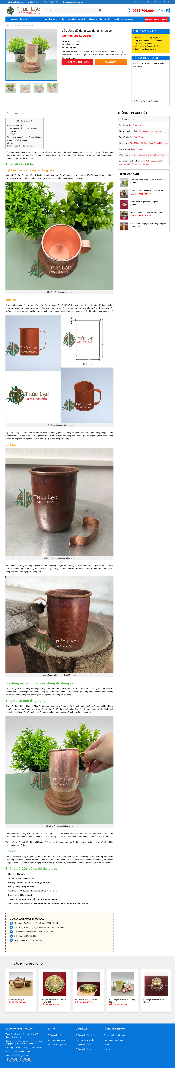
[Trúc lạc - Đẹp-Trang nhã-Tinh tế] (22, 10)
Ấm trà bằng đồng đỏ (16, 1000)
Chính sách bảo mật (84, 1049)
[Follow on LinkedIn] (25, 1060)
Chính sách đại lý (55, 1035)
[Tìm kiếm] (100, 10)
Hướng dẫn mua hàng (113, 1040)
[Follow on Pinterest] (21, 1060)
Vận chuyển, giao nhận (86, 1040)
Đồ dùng (17, 25)
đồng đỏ (13, 152)
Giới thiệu (137, 2)
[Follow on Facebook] (8, 1060)
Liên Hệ (167, 2)
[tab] (8, 113)
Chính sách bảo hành (85, 1035)
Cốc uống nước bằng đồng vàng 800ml (122, 1001)
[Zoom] (9, 77)
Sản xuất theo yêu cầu (57, 1044)
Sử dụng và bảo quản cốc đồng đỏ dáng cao (24, 137)
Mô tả (8, 113)
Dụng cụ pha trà (27, 25)
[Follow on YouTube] (29, 1060)
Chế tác (13, 134)
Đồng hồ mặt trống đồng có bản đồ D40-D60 (53, 1001)
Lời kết (10, 143)
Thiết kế (13, 131)
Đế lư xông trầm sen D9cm (86, 1000)
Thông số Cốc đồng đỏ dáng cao (20, 146)
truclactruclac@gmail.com (31, 940)
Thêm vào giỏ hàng (77, 62)
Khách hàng (147, 2)
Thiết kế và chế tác (14, 126)
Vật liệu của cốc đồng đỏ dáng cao (23, 128)
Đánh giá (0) (19, 113)
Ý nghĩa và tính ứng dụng (17, 140)
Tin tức (157, 2)
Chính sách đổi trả (83, 1044)
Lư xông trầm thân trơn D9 (153, 1000)
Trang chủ (8, 25)
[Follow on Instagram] (12, 1060)
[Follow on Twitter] (16, 1060)
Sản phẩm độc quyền (57, 1040)
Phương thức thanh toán (114, 1035)
